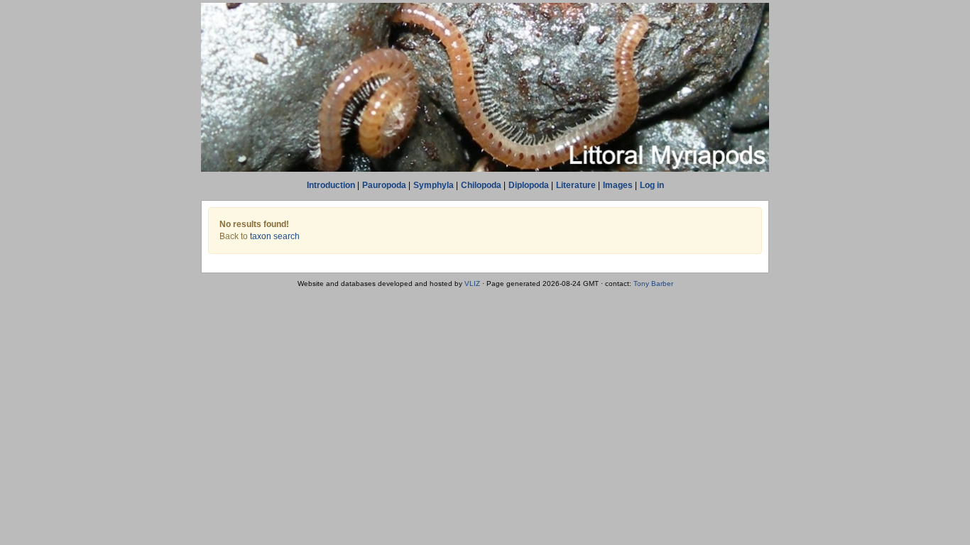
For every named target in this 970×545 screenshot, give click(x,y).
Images (618, 185)
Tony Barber (653, 283)
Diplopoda (528, 185)
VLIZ (472, 283)
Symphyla (433, 185)
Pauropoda (384, 185)
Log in (652, 185)
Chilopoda (481, 185)
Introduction (331, 185)
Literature (576, 185)
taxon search (275, 236)
